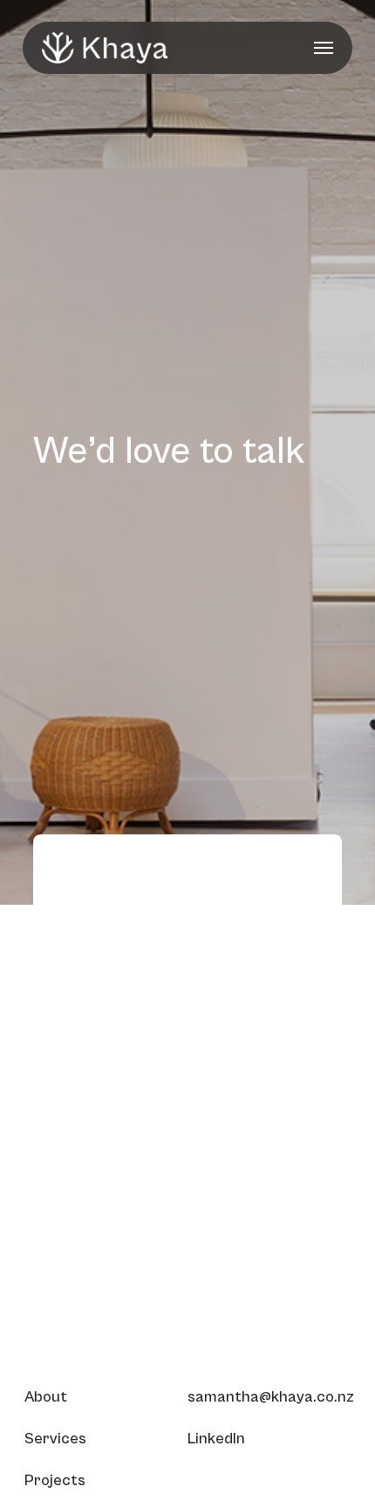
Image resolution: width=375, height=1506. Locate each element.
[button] (323, 48)
